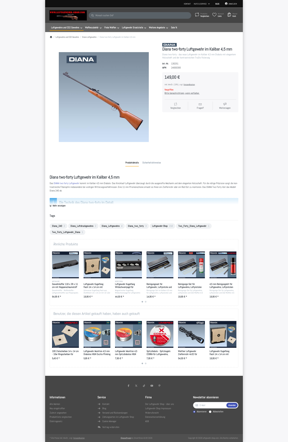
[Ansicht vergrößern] (104, 97)
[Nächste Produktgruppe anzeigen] (234, 277)
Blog (217, 4)
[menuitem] (67, 27)
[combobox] (140, 15)
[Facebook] (128, 385)
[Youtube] (151, 385)
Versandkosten (189, 84)
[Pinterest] (159, 385)
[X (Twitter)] (136, 385)
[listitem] (104, 97)
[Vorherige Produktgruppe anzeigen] (53, 277)
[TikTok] (144, 385)
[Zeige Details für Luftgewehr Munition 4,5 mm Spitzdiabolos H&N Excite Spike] (128, 334)
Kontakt (187, 4)
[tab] (132, 162)
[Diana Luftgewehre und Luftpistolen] (169, 44)
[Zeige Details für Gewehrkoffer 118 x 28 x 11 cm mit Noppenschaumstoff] (65, 264)
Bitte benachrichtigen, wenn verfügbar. (182, 93)
